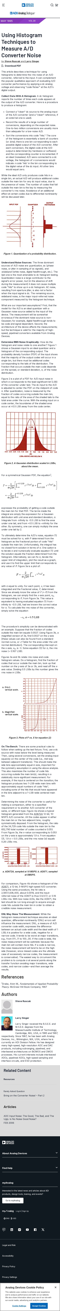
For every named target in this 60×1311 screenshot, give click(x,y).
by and (20, 61)
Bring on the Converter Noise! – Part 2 (24, 1095)
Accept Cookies (39, 1305)
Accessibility (8, 1256)
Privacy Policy (8, 1266)
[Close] (55, 1287)
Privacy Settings (9, 1277)
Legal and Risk (9, 1245)
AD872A (38, 814)
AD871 (5, 886)
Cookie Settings (19, 1305)
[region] (30, 1297)
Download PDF (13, 65)
